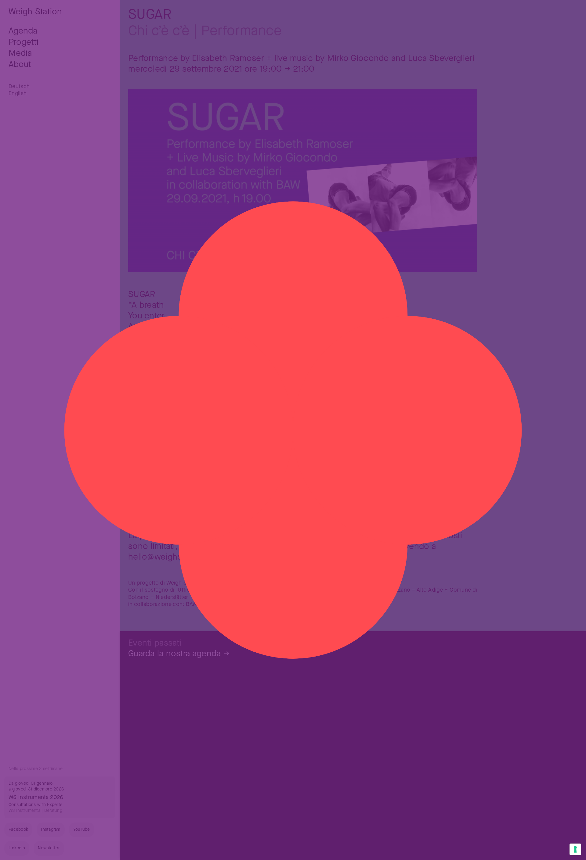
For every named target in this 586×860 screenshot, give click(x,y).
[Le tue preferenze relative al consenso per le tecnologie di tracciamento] (575, 849)
